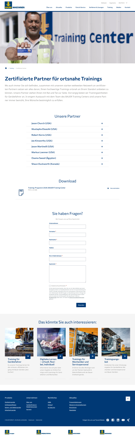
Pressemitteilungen (75, 402)
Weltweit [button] (104, 3)
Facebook (113, 420)
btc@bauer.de (52, 297)
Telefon (51, 248)
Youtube (123, 420)
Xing (128, 420)
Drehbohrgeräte (10, 402)
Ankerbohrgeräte (10, 410)
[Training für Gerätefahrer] (19, 353)
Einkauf (50, 405)
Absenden (81, 305)
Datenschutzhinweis (58, 286)
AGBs (49, 402)
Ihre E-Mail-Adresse (55, 256)
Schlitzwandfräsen (10, 405)
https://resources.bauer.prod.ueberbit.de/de (105, 431)
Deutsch (121, 3)
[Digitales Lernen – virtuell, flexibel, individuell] (51, 353)
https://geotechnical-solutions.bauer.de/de (44, 432)
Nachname (52, 239)
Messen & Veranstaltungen (77, 405)
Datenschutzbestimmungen (76, 297)
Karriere (28, 409)
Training (12, 68)
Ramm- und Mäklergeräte (13, 407)
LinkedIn (118, 420)
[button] (123, 3)
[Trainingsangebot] (116, 353)
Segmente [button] (112, 3)
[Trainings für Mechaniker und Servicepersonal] (83, 353)
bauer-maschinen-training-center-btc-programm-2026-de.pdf (67, 192)
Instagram (108, 420)
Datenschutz (39, 420)
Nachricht (52, 264)
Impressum (31, 420)
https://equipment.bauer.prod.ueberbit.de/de (74, 431)
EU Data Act (51, 407)
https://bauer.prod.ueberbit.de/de (9, 431)
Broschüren (73, 407)
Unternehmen (53, 223)
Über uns (29, 402)
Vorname (52, 231)
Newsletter (72, 410)
